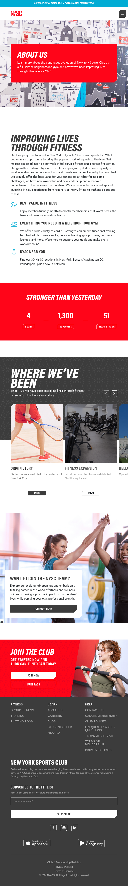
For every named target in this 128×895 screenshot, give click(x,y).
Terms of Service (99, 735)
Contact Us (94, 710)
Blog (52, 721)
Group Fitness (22, 710)
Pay (46, 3)
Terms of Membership (94, 743)
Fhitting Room (22, 721)
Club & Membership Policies (64, 862)
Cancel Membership (101, 715)
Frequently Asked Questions (100, 729)
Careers (55, 715)
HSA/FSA (54, 732)
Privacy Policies (98, 750)
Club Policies (96, 721)
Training (17, 715)
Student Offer (60, 727)
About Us (55, 710)
